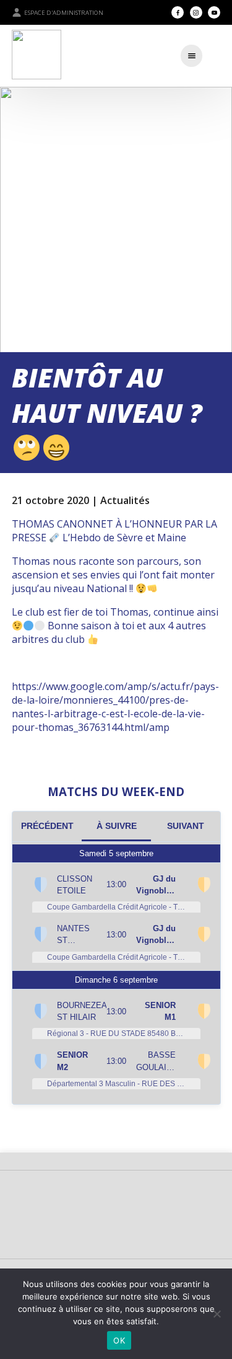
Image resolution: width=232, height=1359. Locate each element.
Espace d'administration (63, 13)
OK (119, 1340)
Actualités (125, 500)
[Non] (216, 1314)
